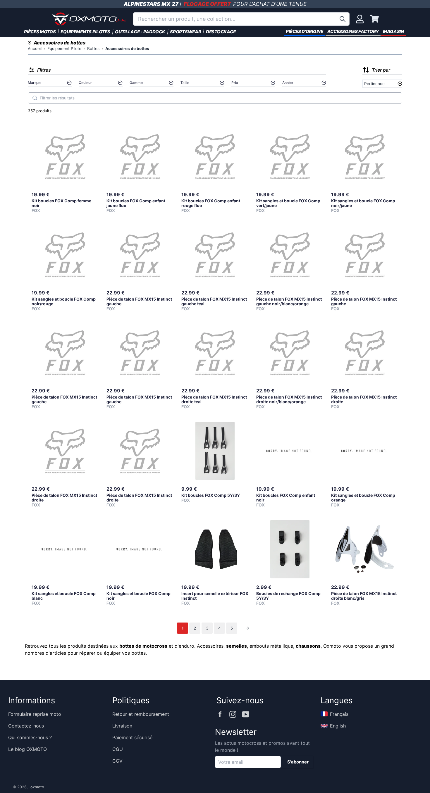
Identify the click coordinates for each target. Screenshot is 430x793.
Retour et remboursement (140, 714)
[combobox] (241, 19)
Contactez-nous (26, 726)
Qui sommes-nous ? (30, 737)
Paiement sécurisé (132, 737)
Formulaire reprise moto (34, 714)
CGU (117, 749)
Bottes (93, 48)
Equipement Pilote (64, 48)
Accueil (35, 48)
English (338, 726)
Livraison (122, 726)
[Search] (35, 98)
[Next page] (247, 628)
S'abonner (298, 762)
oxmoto (37, 787)
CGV (117, 761)
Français (339, 714)
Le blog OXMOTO (27, 749)
